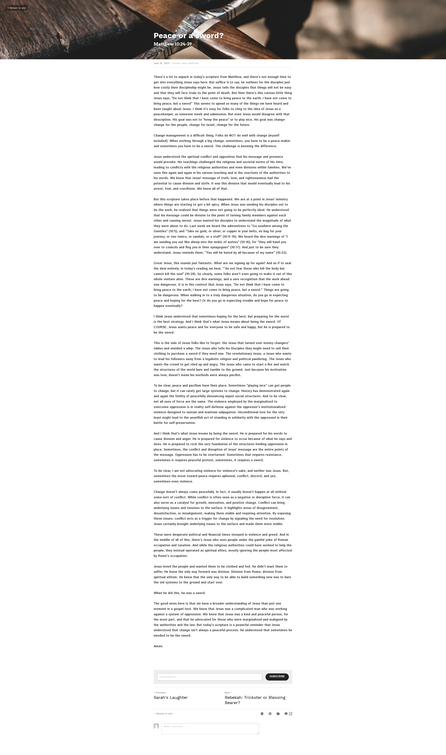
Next (227, 692)
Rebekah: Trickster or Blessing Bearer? (255, 700)
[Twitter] (270, 713)
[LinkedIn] (278, 713)
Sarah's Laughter (171, 697)
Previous (161, 692)
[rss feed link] (290, 713)
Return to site (18, 8)
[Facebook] (262, 713)
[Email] (286, 713)
